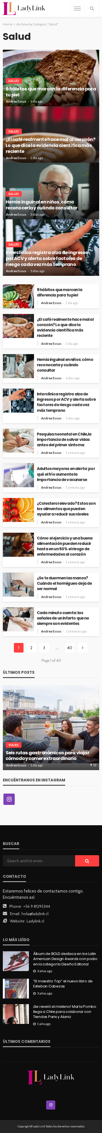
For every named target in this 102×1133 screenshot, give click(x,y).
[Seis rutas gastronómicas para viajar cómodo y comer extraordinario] (51, 727)
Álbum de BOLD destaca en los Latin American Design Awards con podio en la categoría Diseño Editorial (65, 959)
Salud (13, 81)
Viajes (13, 745)
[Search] (92, 8)
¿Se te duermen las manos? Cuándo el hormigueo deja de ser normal (64, 583)
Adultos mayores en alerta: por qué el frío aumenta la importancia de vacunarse (66, 474)
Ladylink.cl (35, 921)
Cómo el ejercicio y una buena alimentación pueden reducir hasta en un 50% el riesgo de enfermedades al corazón (65, 546)
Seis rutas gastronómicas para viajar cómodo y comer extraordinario (47, 756)
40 (69, 647)
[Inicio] (24, 8)
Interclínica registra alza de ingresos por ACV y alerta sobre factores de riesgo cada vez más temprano (47, 258)
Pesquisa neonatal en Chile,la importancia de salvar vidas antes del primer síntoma (64, 440)
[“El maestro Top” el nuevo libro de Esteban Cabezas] (16, 988)
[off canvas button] (77, 8)
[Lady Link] (51, 1077)
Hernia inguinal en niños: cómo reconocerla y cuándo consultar (41, 205)
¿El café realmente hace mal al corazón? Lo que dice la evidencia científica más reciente (50, 145)
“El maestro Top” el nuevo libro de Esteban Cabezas (63, 984)
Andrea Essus (16, 101)
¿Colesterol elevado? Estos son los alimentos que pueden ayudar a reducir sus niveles (66, 509)
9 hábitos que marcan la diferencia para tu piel (51, 92)
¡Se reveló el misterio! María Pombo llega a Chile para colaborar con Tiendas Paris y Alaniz (64, 1011)
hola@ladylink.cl (35, 913)
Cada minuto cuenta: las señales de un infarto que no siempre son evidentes (63, 618)
